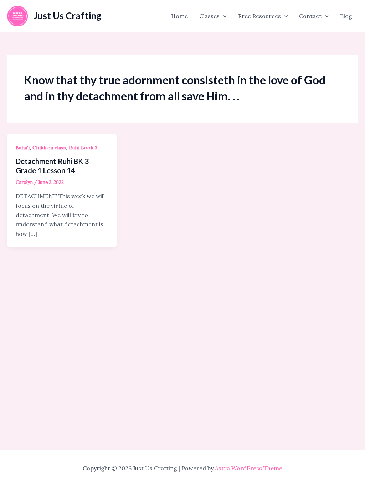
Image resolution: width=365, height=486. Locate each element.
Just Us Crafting (67, 15)
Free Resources (259, 16)
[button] (223, 16)
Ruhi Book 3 (83, 147)
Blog (346, 16)
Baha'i (23, 147)
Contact (310, 16)
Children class (49, 147)
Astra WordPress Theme (248, 468)
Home (179, 16)
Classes (209, 16)
